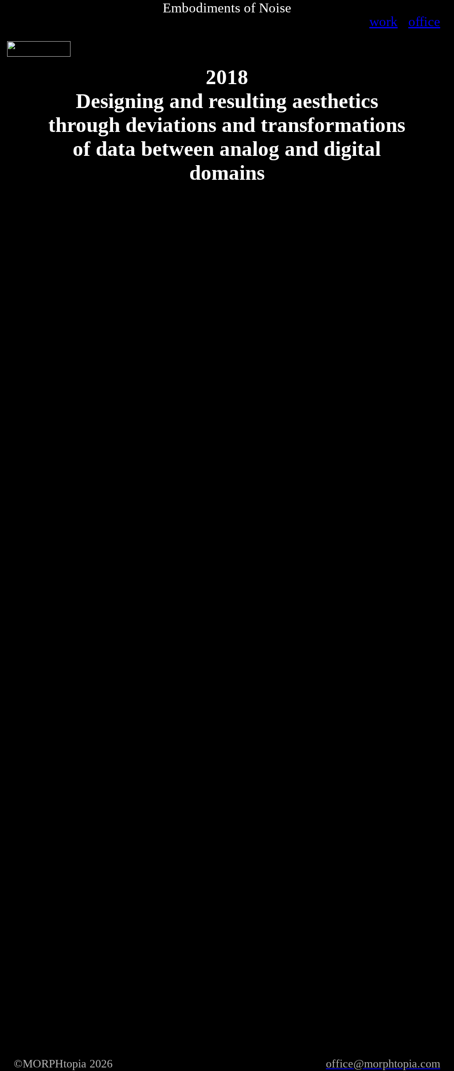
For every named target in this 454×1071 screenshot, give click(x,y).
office (424, 21)
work (383, 21)
